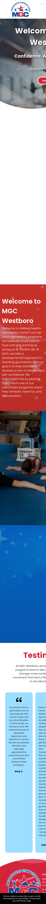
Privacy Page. (25, 901)
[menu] (42, 4)
